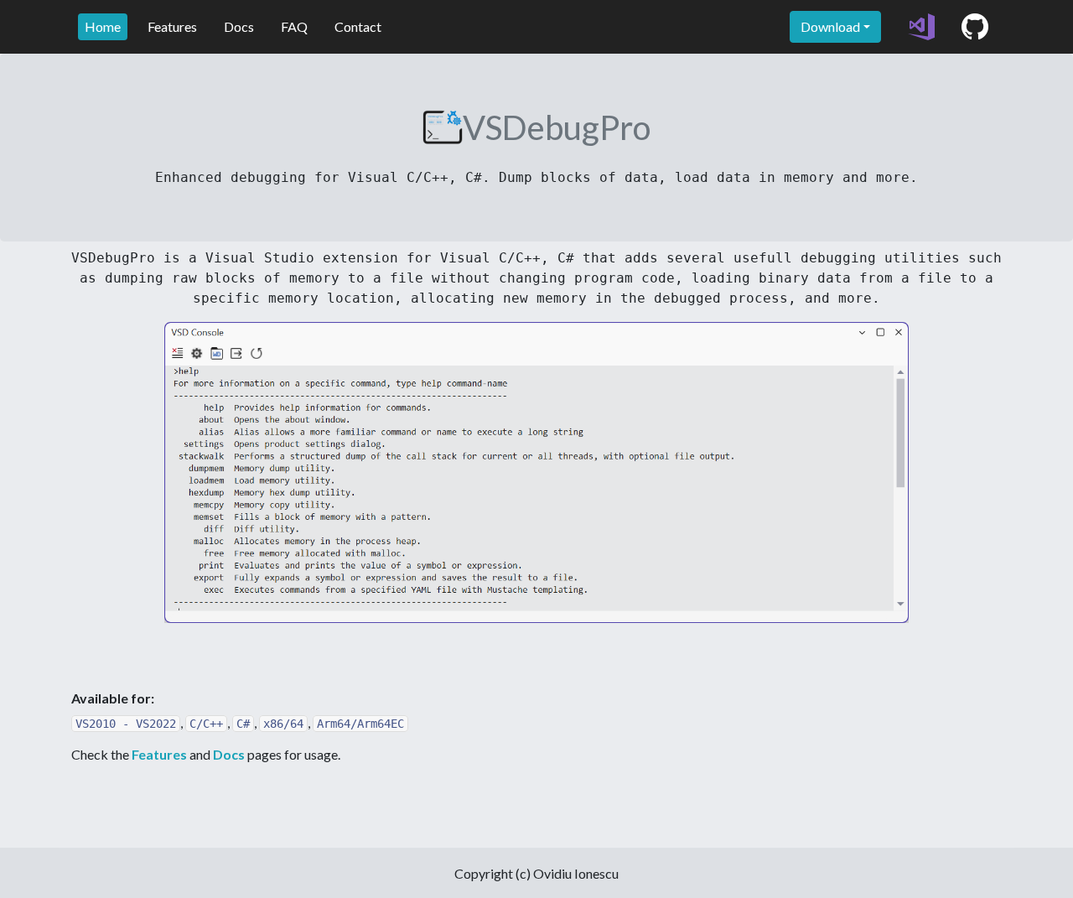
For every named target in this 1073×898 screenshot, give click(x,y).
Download (830, 26)
